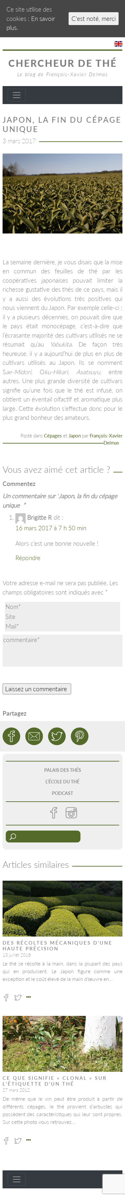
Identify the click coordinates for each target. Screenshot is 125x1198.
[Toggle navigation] (17, 95)
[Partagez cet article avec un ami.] (34, 736)
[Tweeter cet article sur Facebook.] (11, 736)
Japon (75, 435)
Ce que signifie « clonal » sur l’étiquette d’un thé (55, 1081)
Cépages (53, 435)
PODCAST (62, 793)
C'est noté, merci (93, 18)
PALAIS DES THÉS (62, 770)
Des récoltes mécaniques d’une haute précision (58, 945)
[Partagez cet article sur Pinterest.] (79, 736)
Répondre (27, 557)
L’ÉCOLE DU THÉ (62, 781)
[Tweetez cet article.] (57, 736)
